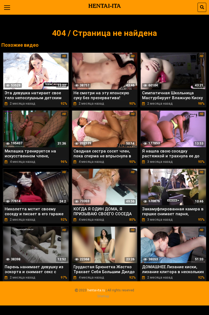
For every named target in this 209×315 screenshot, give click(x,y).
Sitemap (103, 296)
